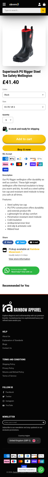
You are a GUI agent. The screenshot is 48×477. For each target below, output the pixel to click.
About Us (6, 336)
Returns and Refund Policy (13, 372)
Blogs (4, 344)
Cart (44, 4)
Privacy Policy (8, 368)
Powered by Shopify (33, 472)
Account (39, 4)
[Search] (43, 10)
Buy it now (24, 149)
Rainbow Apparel (19, 472)
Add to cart (24, 139)
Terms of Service (9, 376)
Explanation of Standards (12, 340)
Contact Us (7, 348)
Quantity (5, 115)
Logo (14, 4)
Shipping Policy (8, 364)
